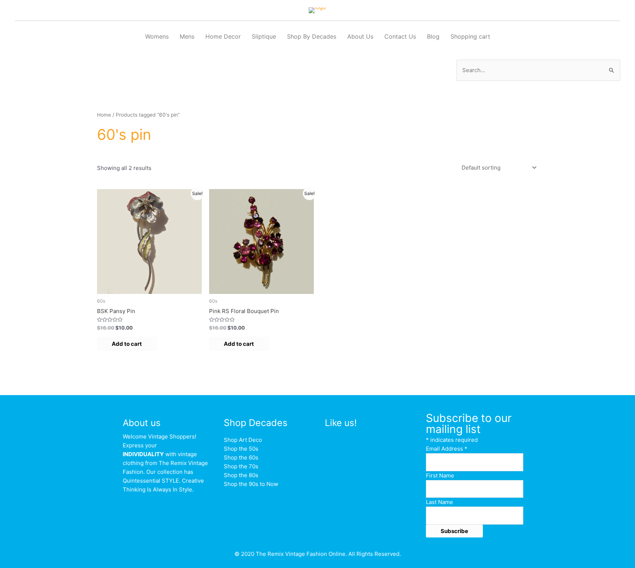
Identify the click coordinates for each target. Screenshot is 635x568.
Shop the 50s (241, 448)
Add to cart (127, 343)
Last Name (439, 501)
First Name (440, 475)
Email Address (446, 448)
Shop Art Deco (243, 439)
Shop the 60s (241, 457)
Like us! (341, 422)
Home (104, 115)
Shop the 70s (241, 466)
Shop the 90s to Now (251, 483)
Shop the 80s (241, 475)
